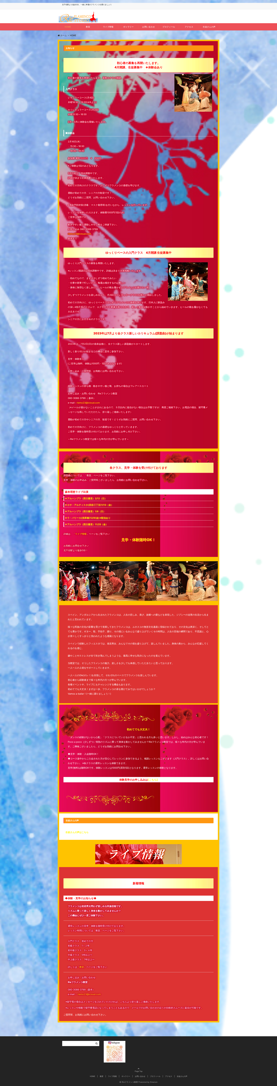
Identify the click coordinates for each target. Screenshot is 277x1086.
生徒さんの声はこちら (77, 832)
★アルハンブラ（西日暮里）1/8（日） (85, 511)
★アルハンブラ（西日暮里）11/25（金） (86, 524)
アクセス (189, 27)
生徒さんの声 (209, 27)
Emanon (154, 1082)
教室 (88, 27)
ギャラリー (128, 27)
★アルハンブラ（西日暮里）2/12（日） (86, 498)
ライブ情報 (108, 27)
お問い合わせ (148, 27)
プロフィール (168, 27)
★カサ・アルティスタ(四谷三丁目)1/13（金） (89, 504)
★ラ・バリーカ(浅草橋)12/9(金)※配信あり (88, 517)
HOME (68, 27)
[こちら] (153, 779)
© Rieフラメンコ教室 (128, 1082)
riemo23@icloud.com (79, 233)
